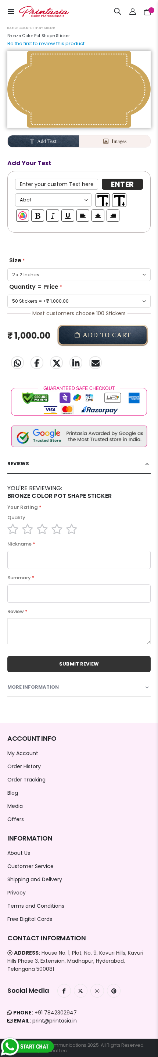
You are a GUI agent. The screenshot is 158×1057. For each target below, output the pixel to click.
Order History (24, 766)
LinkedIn (75, 362)
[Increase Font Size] (103, 200)
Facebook (36, 362)
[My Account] (132, 11)
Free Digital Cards (29, 919)
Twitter (56, 362)
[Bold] (37, 215)
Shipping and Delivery (34, 879)
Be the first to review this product (46, 43)
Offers (15, 819)
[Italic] (52, 215)
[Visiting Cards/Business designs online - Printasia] (37, 11)
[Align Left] (82, 215)
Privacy (16, 892)
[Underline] (67, 215)
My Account (22, 753)
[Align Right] (113, 215)
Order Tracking (26, 779)
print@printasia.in (54, 1020)
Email (95, 362)
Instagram (97, 991)
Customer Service (30, 866)
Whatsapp (17, 362)
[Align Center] (97, 215)
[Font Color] (22, 215)
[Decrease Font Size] (119, 200)
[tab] (79, 464)
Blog (12, 793)
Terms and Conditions (35, 906)
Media (15, 806)
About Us (18, 853)
